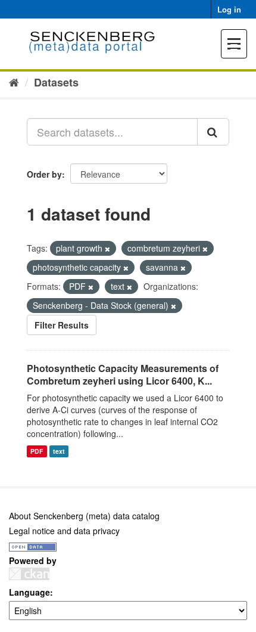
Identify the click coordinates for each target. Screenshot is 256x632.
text (59, 451)
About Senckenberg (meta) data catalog (84, 516)
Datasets (56, 82)
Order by (44, 174)
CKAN (29, 574)
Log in (229, 9)
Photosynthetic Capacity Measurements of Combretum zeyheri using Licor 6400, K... (122, 374)
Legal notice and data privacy (64, 531)
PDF (36, 451)
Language (29, 592)
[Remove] (107, 248)
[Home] (14, 81)
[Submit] (213, 131)
